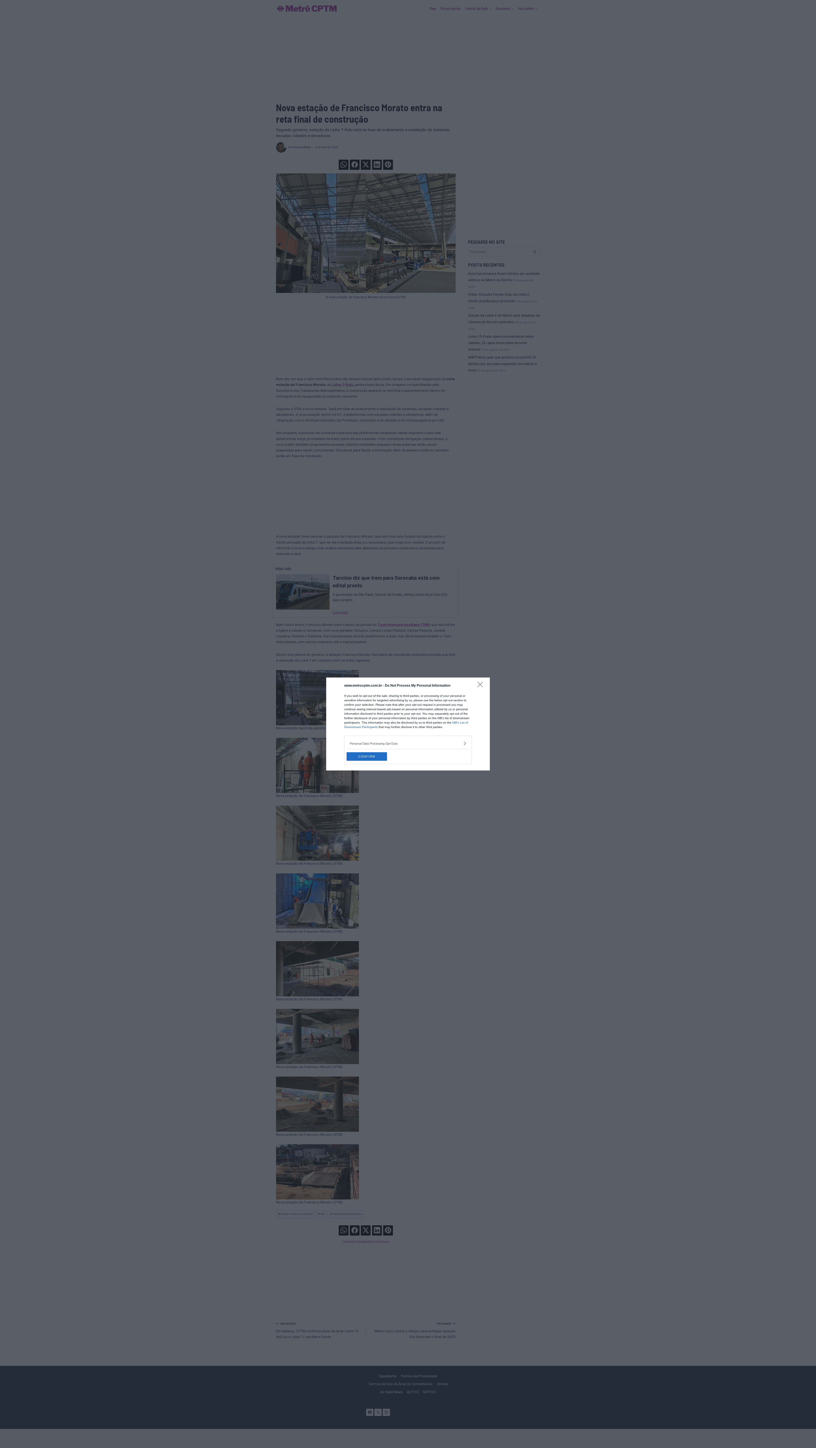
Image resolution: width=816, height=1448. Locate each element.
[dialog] (408, 724)
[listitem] (408, 743)
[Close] (481, 686)
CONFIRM (366, 756)
